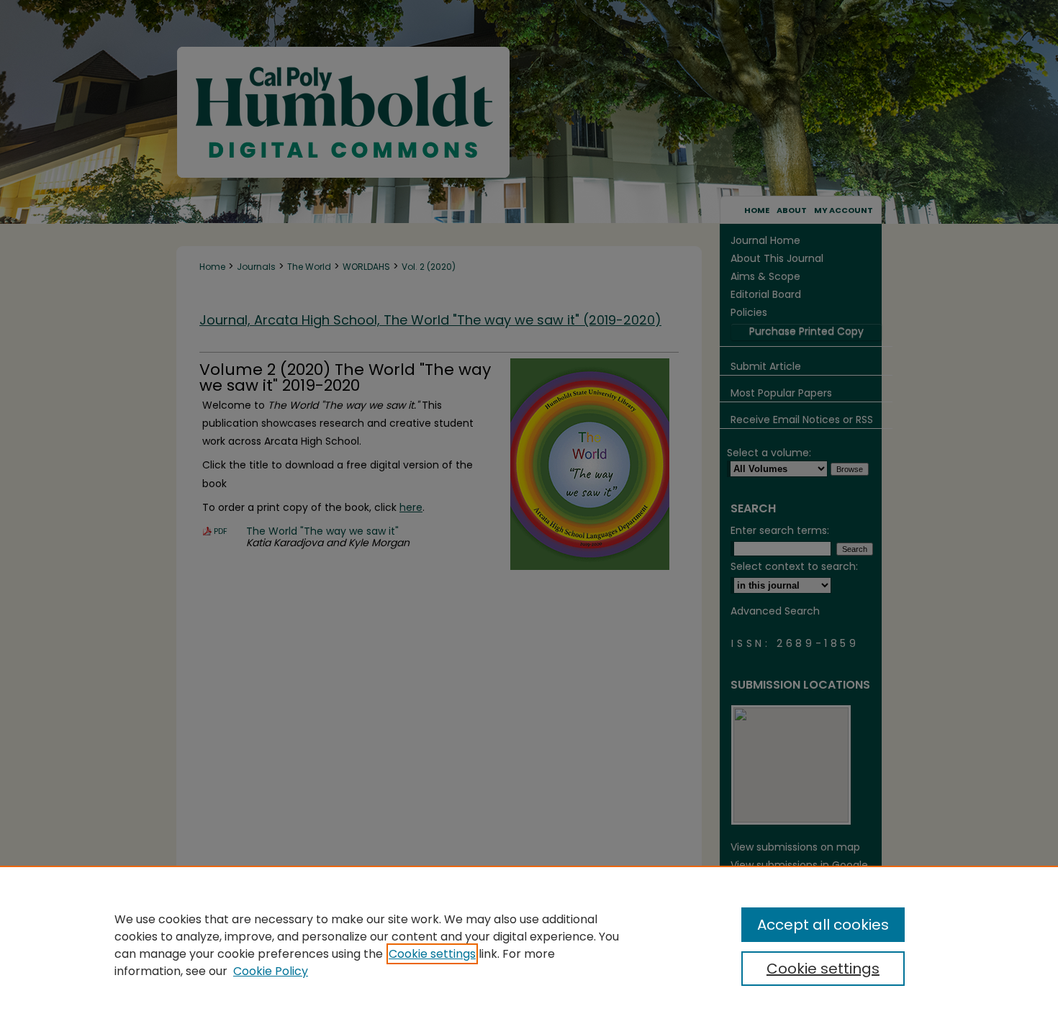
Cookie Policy (270, 971)
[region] (529, 945)
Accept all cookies (823, 925)
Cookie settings (432, 954)
